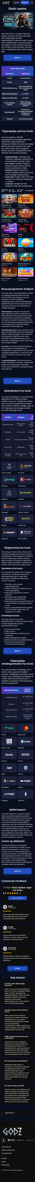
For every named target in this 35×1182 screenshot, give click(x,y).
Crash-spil (21, 190)
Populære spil (5, 190)
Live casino (13, 190)
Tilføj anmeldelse (17, 898)
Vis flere (17, 968)
